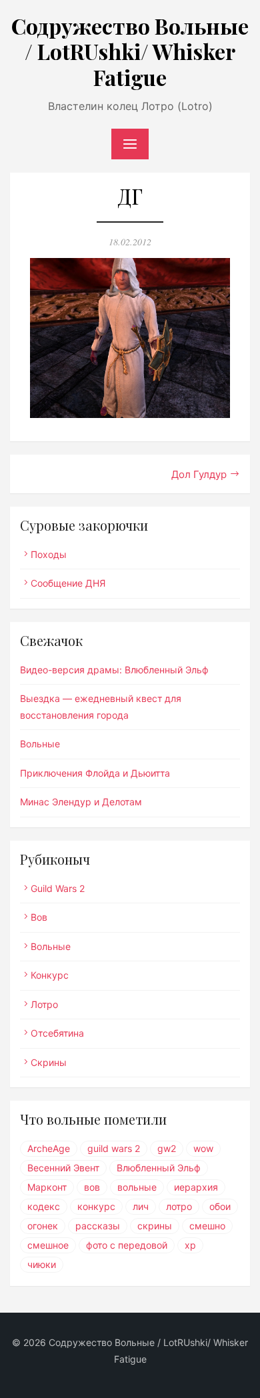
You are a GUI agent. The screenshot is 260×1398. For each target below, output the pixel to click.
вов (92, 1187)
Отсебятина (57, 1033)
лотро (179, 1206)
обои (220, 1206)
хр (190, 1245)
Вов (39, 917)
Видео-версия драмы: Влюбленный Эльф (114, 669)
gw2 (166, 1148)
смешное (48, 1245)
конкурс (96, 1206)
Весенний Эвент (63, 1167)
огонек (42, 1225)
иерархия (196, 1187)
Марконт (47, 1187)
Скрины (49, 1062)
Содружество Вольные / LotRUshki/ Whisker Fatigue (130, 51)
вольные (137, 1187)
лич (141, 1206)
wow (203, 1148)
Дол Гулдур (199, 474)
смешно (207, 1225)
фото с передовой (126, 1245)
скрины (154, 1225)
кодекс (43, 1206)
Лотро (44, 1004)
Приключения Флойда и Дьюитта (95, 773)
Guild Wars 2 (58, 888)
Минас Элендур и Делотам (81, 801)
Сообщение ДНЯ (68, 583)
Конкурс (50, 975)
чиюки (41, 1264)
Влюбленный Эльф (159, 1167)
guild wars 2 (113, 1148)
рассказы (97, 1225)
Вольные (40, 743)
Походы (49, 554)
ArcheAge (48, 1148)
